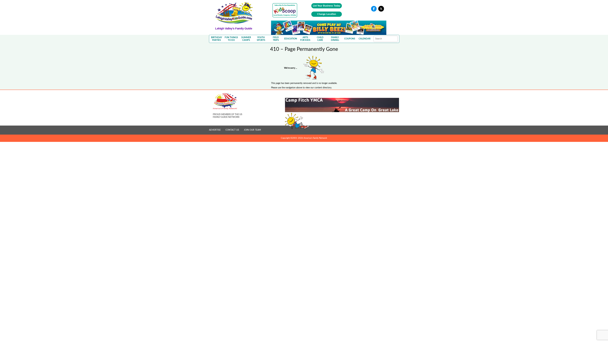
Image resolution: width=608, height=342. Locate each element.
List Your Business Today (326, 5)
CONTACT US (232, 130)
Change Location (326, 14)
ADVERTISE (215, 130)
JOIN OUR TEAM (252, 130)
